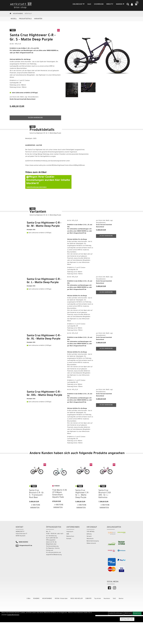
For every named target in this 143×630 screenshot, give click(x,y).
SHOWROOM (98, 4)
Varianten (38, 19)
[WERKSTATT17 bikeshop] (21, 5)
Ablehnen (128, 613)
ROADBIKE (36, 598)
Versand (89, 536)
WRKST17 (109, 4)
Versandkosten (33, 97)
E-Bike (28, 598)
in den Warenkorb (35, 118)
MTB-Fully (28, 14)
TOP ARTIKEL (91, 531)
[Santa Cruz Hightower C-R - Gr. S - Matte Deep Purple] (97, 55)
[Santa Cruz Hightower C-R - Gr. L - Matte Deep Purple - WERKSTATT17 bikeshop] (83, 470)
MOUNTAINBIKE (18, 14)
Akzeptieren (137, 613)
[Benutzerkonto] (132, 4)
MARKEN (119, 4)
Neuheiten (107, 598)
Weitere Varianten (35, 506)
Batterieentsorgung (93, 541)
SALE (89, 4)
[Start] (10, 14)
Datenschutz (70, 536)
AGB (67, 534)
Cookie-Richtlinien (13, 615)
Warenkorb (90, 538)
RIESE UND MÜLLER (77, 598)
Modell (14, 19)
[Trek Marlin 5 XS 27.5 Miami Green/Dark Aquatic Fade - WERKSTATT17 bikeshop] (60, 470)
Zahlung (89, 534)
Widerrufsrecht (91, 543)
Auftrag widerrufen (127, 619)
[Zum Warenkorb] (136, 5)
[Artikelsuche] (128, 5)
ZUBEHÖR (88, 598)
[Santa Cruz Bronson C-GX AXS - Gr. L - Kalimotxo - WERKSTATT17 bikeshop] (106, 470)
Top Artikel (97, 598)
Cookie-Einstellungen (116, 613)
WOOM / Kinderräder (61, 598)
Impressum (69, 531)
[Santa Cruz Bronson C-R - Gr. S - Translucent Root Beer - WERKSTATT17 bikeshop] (37, 470)
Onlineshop (78, 4)
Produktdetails (25, 19)
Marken (121, 598)
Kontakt (68, 538)
